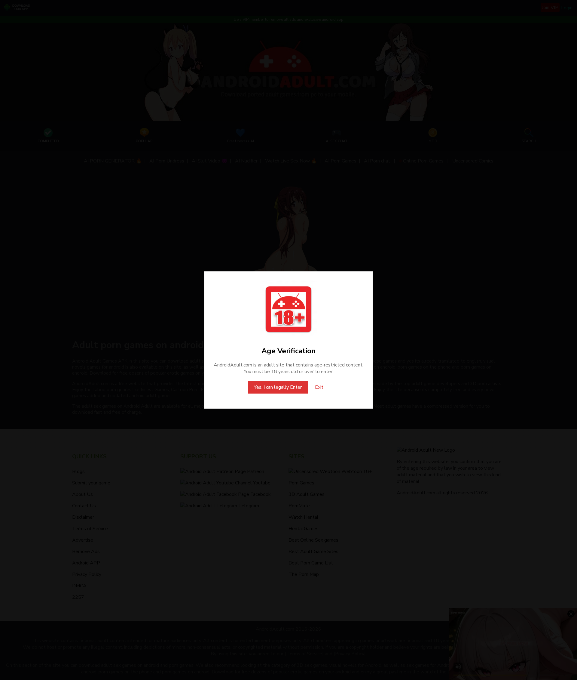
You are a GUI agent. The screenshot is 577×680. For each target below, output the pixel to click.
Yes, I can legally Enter (278, 387)
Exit (319, 387)
